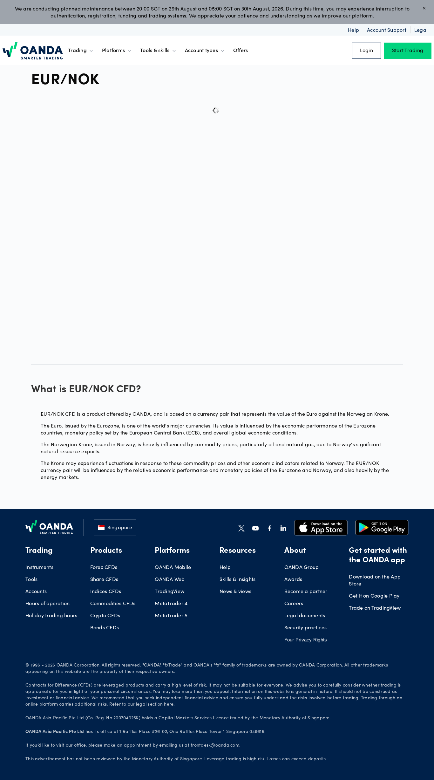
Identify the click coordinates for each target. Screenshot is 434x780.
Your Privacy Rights (305, 639)
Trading (77, 50)
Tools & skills (155, 50)
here (168, 704)
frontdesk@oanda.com (215, 745)
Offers (240, 50)
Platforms (113, 50)
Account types (201, 50)
